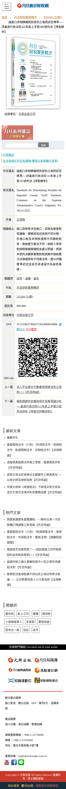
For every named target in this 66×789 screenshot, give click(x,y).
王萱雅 (21, 219)
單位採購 (23, 724)
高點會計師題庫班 (47, 785)
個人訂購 (10, 724)
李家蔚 (30, 621)
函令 (35, 630)
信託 (26, 630)
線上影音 (10, 703)
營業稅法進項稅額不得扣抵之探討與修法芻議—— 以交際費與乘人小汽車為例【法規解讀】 (34, 579)
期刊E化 (43, 703)
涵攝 (28, 278)
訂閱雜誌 (8, 154)
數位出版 (23, 703)
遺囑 (35, 613)
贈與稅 (46, 613)
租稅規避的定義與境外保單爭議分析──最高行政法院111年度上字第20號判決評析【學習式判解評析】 (39, 406)
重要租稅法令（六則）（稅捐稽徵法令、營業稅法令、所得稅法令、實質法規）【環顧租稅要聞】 (34, 537)
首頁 (4, 17)
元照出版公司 (26, 114)
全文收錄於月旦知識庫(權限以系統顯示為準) (30, 160)
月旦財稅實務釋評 (25, 17)
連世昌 (9, 613)
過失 (36, 278)
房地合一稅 (12, 630)
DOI (34, 703)
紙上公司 (23, 613)
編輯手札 (12, 437)
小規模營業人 (13, 621)
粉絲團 (28, 785)
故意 (19, 278)
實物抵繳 (44, 621)
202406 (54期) (52, 17)
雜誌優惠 (13, 785)
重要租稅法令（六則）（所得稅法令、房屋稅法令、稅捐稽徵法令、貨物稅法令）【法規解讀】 (34, 450)
